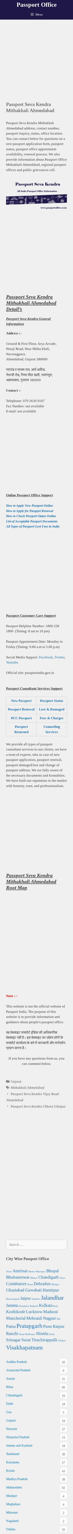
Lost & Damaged (51, 709)
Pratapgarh (29, 1325)
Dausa (30, 1284)
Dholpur (55, 1284)
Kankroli (34, 1306)
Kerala (10, 1470)
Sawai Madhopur (27, 1334)
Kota (55, 1306)
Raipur (58, 1326)
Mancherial (16, 1318)
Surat (26, 1339)
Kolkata (46, 1305)
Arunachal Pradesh (18, 1370)
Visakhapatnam (24, 1347)
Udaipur (62, 1340)
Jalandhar (52, 1297)
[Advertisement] (36, 58)
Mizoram (12, 1512)
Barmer (31, 1271)
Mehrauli (34, 1318)
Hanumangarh (12, 1299)
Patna (11, 1326)
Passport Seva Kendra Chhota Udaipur (38, 1106)
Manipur (11, 1495)
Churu (62, 1278)
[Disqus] (36, 1179)
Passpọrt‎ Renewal (21, 709)
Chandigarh (48, 1277)
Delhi (9, 1403)
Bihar (9, 1387)
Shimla (42, 1333)
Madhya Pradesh (17, 1479)
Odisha (10, 1529)
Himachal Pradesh (17, 1437)
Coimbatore (16, 1283)
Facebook (46, 657)
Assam (10, 1378)
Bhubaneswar (17, 1277)
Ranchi (12, 1333)
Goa (9, 1412)
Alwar (9, 1271)
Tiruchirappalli (44, 1339)
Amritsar (20, 1270)
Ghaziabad (15, 1290)
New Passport (21, 701)
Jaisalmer (36, 1299)
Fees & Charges (51, 718)
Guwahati (33, 1290)
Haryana (11, 1428)
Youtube (12, 662)
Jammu (12, 1305)
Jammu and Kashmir (19, 1445)
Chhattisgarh (14, 1395)
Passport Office (37, 4)
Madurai (50, 1311)
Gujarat (16, 1081)
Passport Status (51, 701)
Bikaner (34, 1278)
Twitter (59, 657)
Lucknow (34, 1311)
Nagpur (49, 1318)
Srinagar (13, 1339)
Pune (47, 1326)
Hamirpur (51, 1290)
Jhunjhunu (24, 1306)
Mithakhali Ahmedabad (27, 1088)
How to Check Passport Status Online (31, 516)
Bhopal (52, 1270)
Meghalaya (13, 1504)
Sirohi (52, 1334)
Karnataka (12, 1462)
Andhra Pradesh (16, 1362)
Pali (58, 1319)
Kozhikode (15, 1311)
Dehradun (42, 1283)
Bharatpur (40, 1271)
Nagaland (12, 1521)
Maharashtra (14, 1487)
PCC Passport (21, 718)
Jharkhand (12, 1454)
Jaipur (25, 1298)
